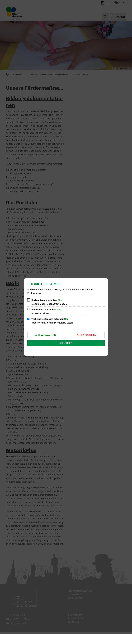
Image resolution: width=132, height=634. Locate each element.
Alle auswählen (45, 335)
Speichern (66, 343)
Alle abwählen (86, 335)
